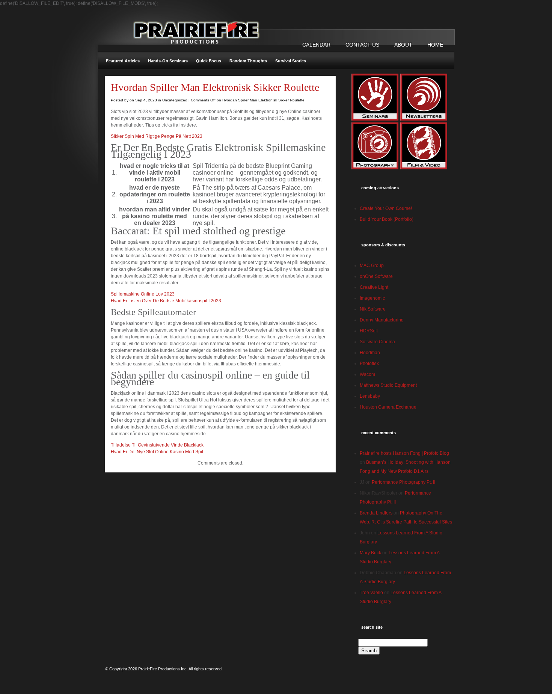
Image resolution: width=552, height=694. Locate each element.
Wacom (367, 374)
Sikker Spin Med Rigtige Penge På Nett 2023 (156, 136)
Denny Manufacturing (382, 320)
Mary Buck (370, 552)
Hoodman (370, 352)
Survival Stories (290, 61)
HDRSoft (369, 330)
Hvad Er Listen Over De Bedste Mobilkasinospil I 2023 (166, 300)
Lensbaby (370, 396)
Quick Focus (208, 61)
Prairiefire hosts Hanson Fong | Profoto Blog (404, 453)
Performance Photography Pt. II (403, 482)
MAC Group (372, 265)
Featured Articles (123, 61)
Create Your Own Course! (386, 208)
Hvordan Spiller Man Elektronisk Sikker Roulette (215, 87)
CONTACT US (362, 45)
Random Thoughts (248, 61)
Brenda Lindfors (376, 513)
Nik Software (373, 309)
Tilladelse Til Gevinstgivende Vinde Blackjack (157, 445)
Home (435, 45)
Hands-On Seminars (168, 61)
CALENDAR (316, 45)
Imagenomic (372, 298)
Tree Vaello (371, 592)
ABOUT (403, 45)
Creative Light (374, 287)
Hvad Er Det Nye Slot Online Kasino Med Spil (157, 451)
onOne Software (376, 276)
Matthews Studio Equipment (388, 385)
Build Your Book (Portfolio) (386, 219)
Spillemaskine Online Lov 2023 (143, 294)
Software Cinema (377, 341)
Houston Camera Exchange (388, 407)
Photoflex (369, 363)
